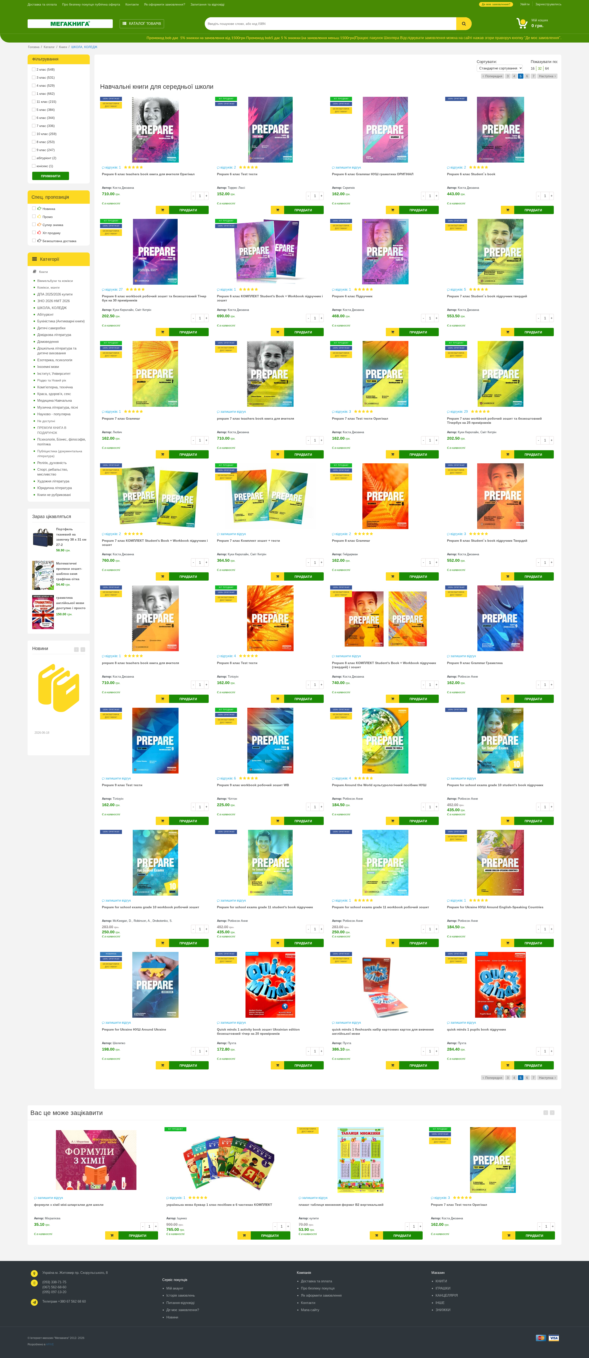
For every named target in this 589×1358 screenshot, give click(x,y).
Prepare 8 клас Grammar (351, 540)
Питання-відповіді (180, 1303)
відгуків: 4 (228, 656)
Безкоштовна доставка (59, 241)
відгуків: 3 (343, 411)
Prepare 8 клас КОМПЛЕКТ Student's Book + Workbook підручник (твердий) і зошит (384, 665)
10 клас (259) (47, 134)
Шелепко (119, 1043)
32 (540, 68)
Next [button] (83, 649)
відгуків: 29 (459, 411)
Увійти (525, 4)
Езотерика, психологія (54, 360)
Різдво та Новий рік (51, 380)
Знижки (443, 1310)
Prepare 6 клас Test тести (237, 174)
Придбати (188, 210)
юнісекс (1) (45, 166)
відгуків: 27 (114, 289)
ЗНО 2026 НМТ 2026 (53, 301)
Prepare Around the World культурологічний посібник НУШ (379, 785)
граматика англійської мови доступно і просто (71, 603)
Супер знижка (53, 225)
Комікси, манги (48, 287)
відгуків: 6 (228, 778)
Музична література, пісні (57, 407)
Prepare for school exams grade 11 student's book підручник (265, 907)
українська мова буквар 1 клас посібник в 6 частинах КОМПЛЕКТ (87, 1204)
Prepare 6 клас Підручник (352, 296)
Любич (117, 432)
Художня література (53, 481)
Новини (172, 1317)
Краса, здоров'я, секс (54, 394)
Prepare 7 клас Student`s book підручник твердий (487, 296)
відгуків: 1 (113, 167)
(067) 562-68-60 (54, 1287)
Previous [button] (76, 649)
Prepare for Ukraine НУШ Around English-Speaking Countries (495, 907)
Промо (48, 217)
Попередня (493, 76)
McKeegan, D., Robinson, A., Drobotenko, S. (143, 921)
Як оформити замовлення (321, 1295)
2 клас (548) (46, 69)
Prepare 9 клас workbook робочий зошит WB (253, 785)
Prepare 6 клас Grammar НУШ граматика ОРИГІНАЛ (372, 174)
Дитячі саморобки (51, 328)
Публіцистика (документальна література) (59, 453)
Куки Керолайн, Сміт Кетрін (132, 310)
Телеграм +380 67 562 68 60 (64, 1301)
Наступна (546, 76)
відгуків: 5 (458, 289)
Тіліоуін (233, 676)
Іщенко (50, 1218)
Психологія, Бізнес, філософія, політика (61, 441)
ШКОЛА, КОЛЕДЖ (52, 308)
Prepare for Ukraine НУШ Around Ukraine (134, 1029)
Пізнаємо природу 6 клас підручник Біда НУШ (468, 1204)
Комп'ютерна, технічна (55, 387)
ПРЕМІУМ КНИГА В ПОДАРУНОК (51, 430)
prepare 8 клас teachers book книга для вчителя (140, 663)
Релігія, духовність (52, 463)
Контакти (132, 4)
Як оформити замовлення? (164, 4)
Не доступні (46, 421)
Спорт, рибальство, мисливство (52, 471)
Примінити (50, 176)
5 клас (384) (46, 110)
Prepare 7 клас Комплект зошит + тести (248, 540)
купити (181, 1218)
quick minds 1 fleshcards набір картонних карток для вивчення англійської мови (383, 1031)
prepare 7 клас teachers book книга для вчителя (255, 418)
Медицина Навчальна (54, 400)
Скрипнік (349, 187)
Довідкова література (54, 335)
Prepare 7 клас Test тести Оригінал (360, 418)
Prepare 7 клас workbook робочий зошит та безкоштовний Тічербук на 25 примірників (494, 420)
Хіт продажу (52, 233)
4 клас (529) (46, 85)
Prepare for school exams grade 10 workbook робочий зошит (150, 907)
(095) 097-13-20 (54, 1292)
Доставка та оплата (42, 4)
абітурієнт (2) (46, 158)
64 (547, 68)
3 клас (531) (46, 77)
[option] (58, 704)
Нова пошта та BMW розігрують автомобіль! (56, 723)
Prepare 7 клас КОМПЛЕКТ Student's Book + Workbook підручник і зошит (155, 543)
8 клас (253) (46, 142)
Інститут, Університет (54, 373)
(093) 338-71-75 (54, 1282)
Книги (43, 272)
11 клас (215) (46, 101)
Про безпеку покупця (318, 1288)
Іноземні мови (48, 367)
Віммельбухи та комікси (55, 281)
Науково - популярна (53, 414)
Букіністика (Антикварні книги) (61, 321)
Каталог (144, 24)
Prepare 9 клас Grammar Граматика (475, 663)
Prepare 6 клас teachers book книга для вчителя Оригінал (148, 174)
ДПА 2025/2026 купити (54, 294)
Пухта (232, 1043)
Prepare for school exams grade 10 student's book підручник (495, 785)
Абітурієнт (45, 314)
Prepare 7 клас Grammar (121, 418)
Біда (445, 1218)
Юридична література (54, 488)
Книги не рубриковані (54, 495)
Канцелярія (447, 1295)
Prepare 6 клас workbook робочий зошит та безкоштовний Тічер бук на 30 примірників (154, 298)
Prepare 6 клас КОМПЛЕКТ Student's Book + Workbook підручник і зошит (270, 298)
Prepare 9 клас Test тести (122, 785)
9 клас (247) (46, 150)
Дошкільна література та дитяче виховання (56, 350)
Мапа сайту (310, 1310)
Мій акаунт (174, 1288)
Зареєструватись (548, 4)
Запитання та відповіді (207, 4)
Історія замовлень (180, 1295)
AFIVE (50, 1344)
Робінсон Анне (468, 676)
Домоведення (48, 342)
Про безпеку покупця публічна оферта (91, 4)
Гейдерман (350, 554)
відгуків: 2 (228, 167)
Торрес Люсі (236, 187)
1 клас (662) (46, 93)
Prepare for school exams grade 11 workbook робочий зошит (380, 907)
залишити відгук (348, 167)
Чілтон (232, 798)
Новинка (49, 209)
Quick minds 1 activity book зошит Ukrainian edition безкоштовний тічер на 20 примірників (258, 1031)
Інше (440, 1303)
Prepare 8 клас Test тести (237, 663)
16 (532, 68)
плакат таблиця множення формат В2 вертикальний (208, 1204)
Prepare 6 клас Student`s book (471, 174)
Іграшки (443, 1288)
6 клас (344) (46, 118)
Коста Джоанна (123, 187)
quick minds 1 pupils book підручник (476, 1029)
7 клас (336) (46, 126)
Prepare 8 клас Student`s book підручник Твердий (487, 540)
